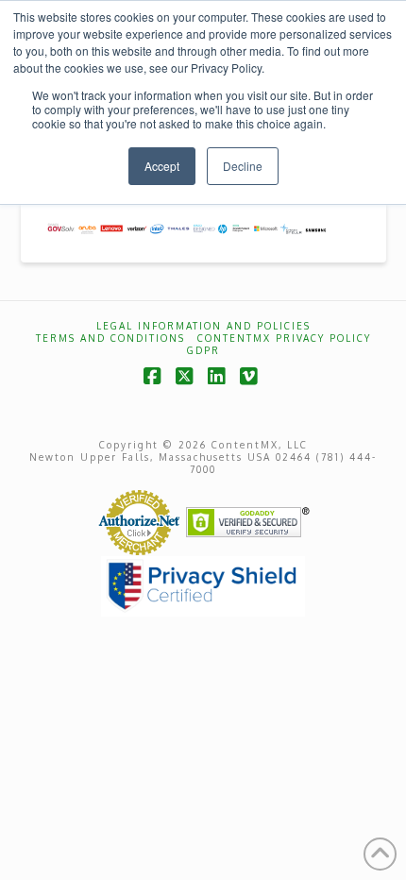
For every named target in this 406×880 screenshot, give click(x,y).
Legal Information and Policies (203, 325)
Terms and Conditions (110, 338)
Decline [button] (242, 166)
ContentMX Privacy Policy (284, 338)
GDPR (203, 350)
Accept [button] (161, 166)
